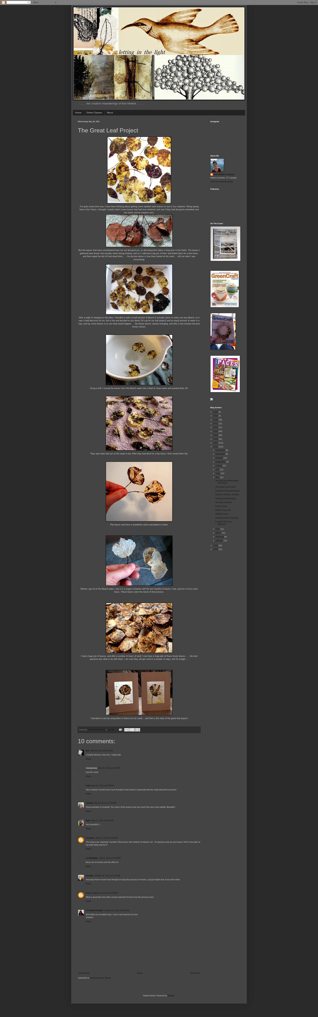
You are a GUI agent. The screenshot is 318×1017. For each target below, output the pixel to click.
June (218, 473)
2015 (215, 431)
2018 (215, 420)
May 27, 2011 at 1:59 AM (102, 820)
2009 (215, 549)
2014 (215, 435)
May (218, 477)
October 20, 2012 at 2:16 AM (107, 875)
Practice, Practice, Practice (227, 494)
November (221, 454)
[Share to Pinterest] (138, 729)
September (221, 462)
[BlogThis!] (129, 729)
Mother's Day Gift (223, 510)
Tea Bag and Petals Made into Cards (226, 482)
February (220, 537)
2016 (215, 427)
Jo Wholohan (92, 858)
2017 (215, 423)
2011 (215, 447)
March (219, 533)
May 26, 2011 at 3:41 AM (102, 751)
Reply (88, 759)
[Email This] (126, 729)
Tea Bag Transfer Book (225, 498)
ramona (89, 803)
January (219, 540)
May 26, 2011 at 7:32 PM (105, 803)
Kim (88, 751)
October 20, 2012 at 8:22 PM (104, 893)
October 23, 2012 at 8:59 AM (116, 910)
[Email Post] (120, 730)
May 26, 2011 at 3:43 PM (109, 768)
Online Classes (94, 112)
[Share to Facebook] (135, 729)
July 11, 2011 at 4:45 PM (110, 858)
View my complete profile (221, 181)
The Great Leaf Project (225, 487)
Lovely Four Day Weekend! (227, 491)
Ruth (88, 820)
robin (88, 785)
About (110, 112)
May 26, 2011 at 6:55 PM (103, 785)
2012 (215, 443)
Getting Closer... (222, 514)
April (218, 529)
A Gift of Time (221, 506)
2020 (215, 412)
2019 (215, 416)
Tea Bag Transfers (223, 502)
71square (90, 838)
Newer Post (84, 973)
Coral (88, 893)
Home (78, 112)
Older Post (195, 973)
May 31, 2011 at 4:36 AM (107, 838)
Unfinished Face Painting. (226, 518)
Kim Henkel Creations (224, 174)
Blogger (171, 995)
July (218, 469)
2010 (215, 545)
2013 (215, 439)
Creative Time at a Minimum (223, 523)
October (219, 458)
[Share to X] (132, 729)
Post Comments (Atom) (100, 978)
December (221, 450)
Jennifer (90, 875)
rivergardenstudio (94, 910)
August (219, 465)
